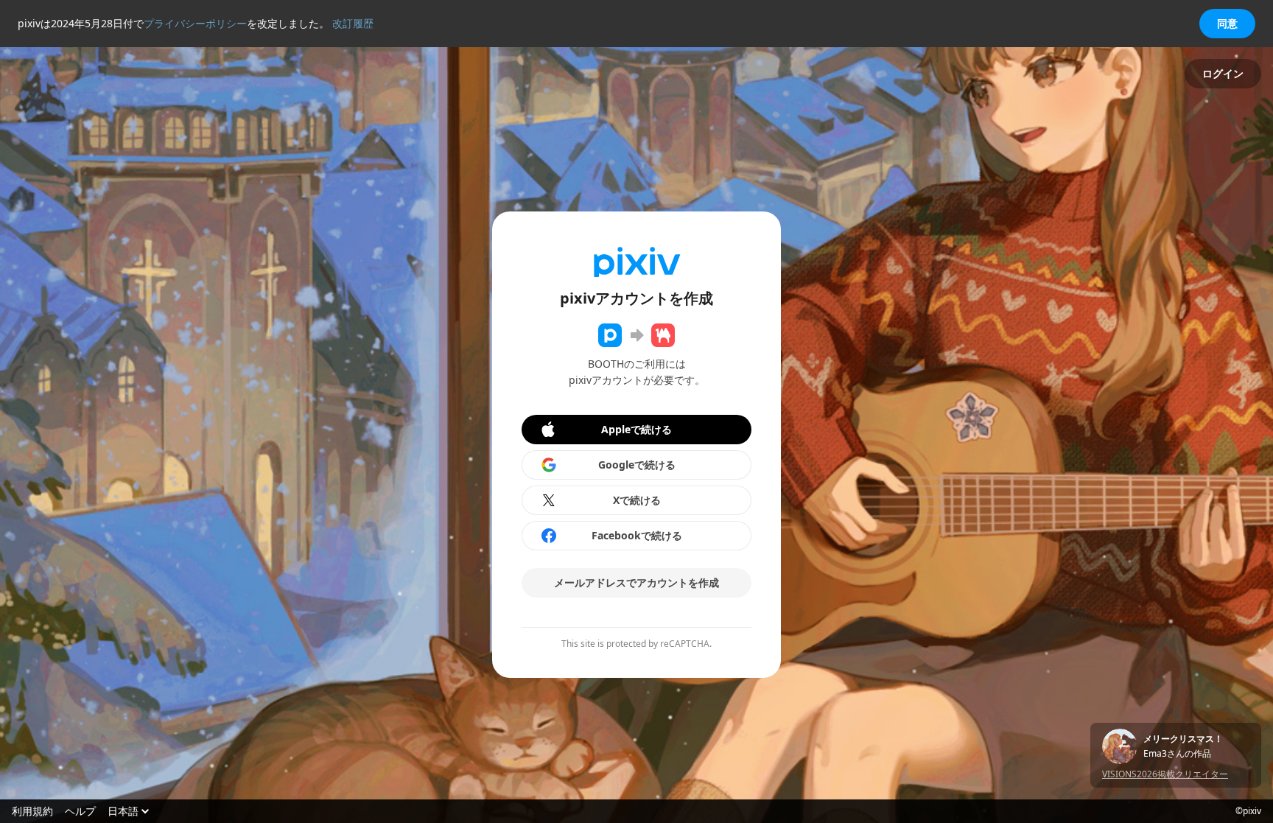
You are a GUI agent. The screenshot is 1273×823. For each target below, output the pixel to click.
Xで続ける (637, 500)
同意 (1227, 23)
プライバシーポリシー (195, 23)
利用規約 (32, 811)
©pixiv (1248, 811)
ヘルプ (80, 811)
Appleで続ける (636, 429)
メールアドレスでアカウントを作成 (636, 582)
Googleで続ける (637, 465)
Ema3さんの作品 (1177, 753)
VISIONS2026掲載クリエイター (1165, 774)
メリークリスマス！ (1183, 739)
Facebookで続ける (637, 535)
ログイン (1223, 73)
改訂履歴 (353, 23)
